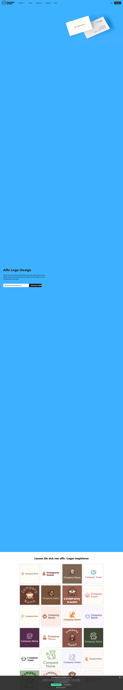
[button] (61, 687)
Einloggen (117, 3)
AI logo (30, 3)
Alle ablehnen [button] (67, 684)
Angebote (48, 3)
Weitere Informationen (64, 682)
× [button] (121, 677)
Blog (56, 3)
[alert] (61, 683)
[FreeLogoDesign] (14, 3)
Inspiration (39, 3)
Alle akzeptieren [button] (56, 684)
